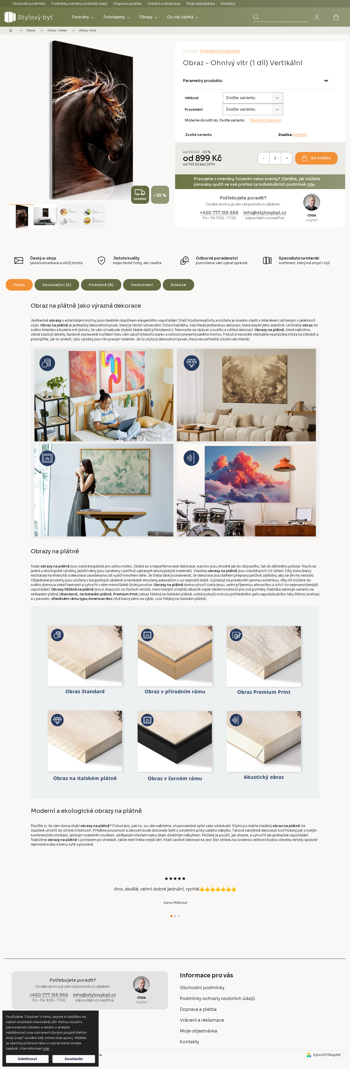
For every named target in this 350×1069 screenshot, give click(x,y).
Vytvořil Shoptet (327, 1055)
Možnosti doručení (265, 120)
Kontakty (228, 3)
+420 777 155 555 (219, 212)
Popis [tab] (19, 285)
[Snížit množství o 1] (263, 158)
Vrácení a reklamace (163, 3)
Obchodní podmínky (28, 3)
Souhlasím (74, 1059)
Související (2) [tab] (57, 285)
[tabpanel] (175, 890)
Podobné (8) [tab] (101, 285)
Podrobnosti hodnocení (220, 51)
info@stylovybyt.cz (264, 212)
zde (46, 1048)
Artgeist (300, 135)
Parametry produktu (202, 80)
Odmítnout (27, 1059)
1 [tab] (171, 916)
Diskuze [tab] (178, 285)
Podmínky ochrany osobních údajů (79, 3)
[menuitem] (83, 17)
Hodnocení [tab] (142, 285)
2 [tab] (175, 916)
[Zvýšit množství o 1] (287, 158)
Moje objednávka (200, 3)
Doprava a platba (127, 3)
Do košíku (321, 158)
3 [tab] (178, 916)
